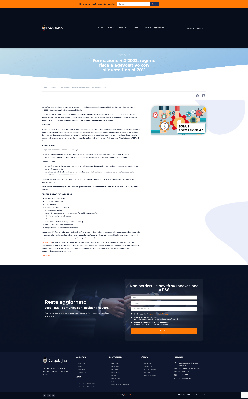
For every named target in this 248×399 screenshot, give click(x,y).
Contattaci (46, 255)
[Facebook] (44, 395)
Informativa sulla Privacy (158, 314)
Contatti (200, 27)
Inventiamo (109, 28)
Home (100, 28)
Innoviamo (123, 28)
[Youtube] (53, 395)
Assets (135, 28)
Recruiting (147, 28)
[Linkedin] (49, 395)
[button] (197, 96)
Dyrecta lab (128, 395)
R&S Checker (159, 28)
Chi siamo (190, 27)
